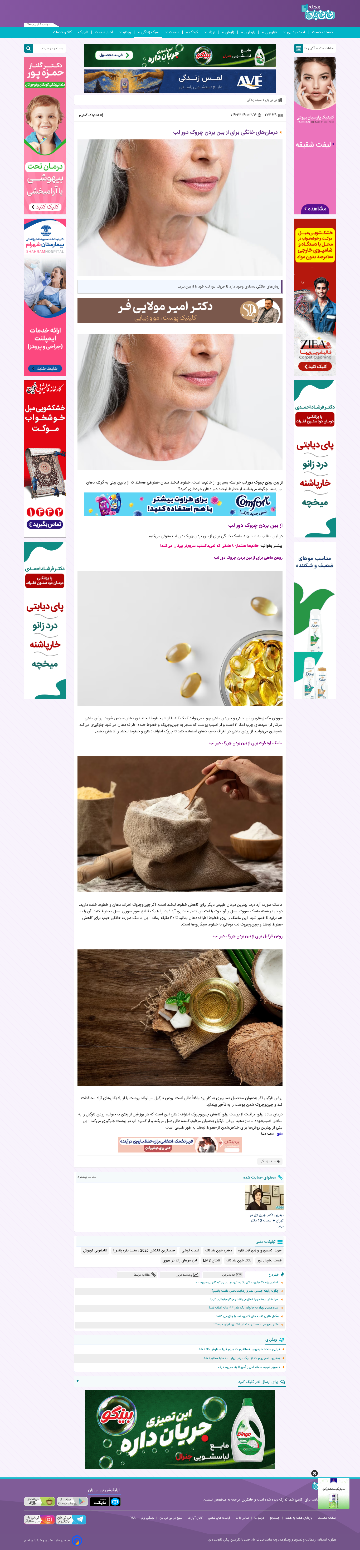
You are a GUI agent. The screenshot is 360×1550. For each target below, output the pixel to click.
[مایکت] (105, 1501)
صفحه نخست (322, 32)
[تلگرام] (70, 1524)
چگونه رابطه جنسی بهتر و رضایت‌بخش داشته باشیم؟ (245, 1291)
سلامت (174, 32)
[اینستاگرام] (39, 1524)
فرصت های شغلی (219, 1518)
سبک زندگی (150, 32)
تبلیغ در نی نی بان (170, 1518)
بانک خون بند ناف (238, 1261)
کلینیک (83, 32)
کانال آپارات (195, 1518)
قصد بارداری (296, 32)
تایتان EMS (211, 1261)
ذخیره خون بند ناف (218, 1251)
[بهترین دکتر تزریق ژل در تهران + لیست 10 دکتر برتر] (264, 1197)
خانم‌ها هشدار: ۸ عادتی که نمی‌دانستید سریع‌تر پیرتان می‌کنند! (209, 546)
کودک (193, 32)
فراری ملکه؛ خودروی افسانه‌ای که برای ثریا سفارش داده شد (239, 1349)
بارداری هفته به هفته (298, 1518)
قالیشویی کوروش (95, 1251)
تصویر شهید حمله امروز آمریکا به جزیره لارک (249, 1367)
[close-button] (314, 1473)
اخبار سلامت (104, 32)
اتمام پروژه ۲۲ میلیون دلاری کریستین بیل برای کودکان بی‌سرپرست (237, 1282)
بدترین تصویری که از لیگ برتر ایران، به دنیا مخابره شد (241, 1358)
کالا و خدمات (62, 32)
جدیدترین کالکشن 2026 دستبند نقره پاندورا (144, 1251)
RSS (132, 1518)
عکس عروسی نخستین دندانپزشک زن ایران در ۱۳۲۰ (246, 1324)
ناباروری (271, 32)
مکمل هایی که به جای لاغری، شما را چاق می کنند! (247, 1316)
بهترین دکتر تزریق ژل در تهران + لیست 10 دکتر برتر (266, 1220)
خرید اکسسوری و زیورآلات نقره (259, 1251)
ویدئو (127, 32)
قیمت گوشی (190, 1251)
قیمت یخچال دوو (269, 1261)
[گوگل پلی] (72, 1501)
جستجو (275, 1518)
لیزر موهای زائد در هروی (180, 1261)
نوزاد (211, 32)
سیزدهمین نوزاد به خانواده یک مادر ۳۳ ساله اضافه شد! (244, 1307)
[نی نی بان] (318, 12)
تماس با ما (242, 1518)
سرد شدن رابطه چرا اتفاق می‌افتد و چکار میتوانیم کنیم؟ (244, 1299)
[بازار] (39, 1501)
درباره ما (259, 1518)
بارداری (250, 32)
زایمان (229, 32)
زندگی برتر (147, 1518)
